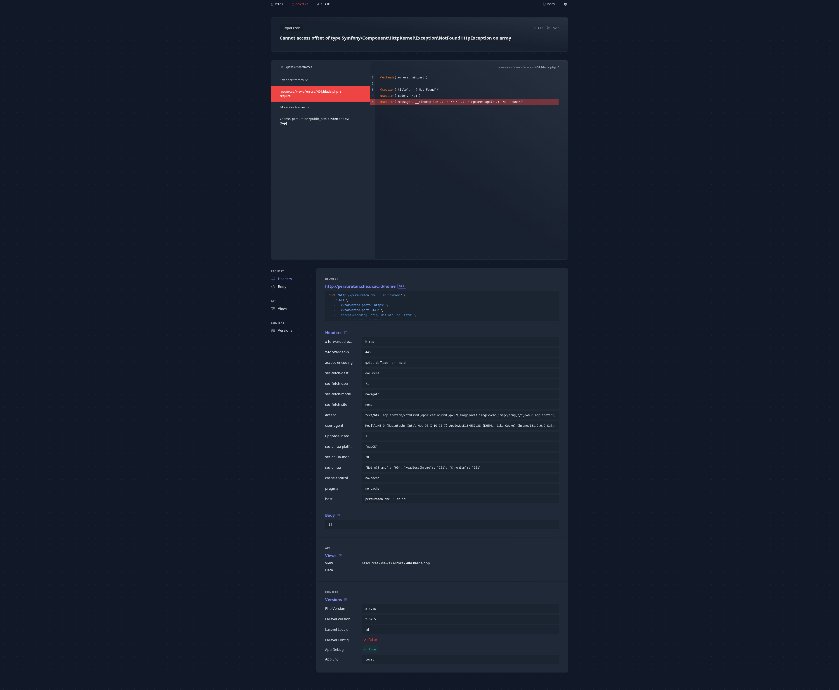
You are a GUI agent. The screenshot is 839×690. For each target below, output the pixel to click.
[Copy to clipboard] (554, 295)
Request (277, 271)
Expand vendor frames (298, 67)
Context (277, 323)
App (274, 301)
